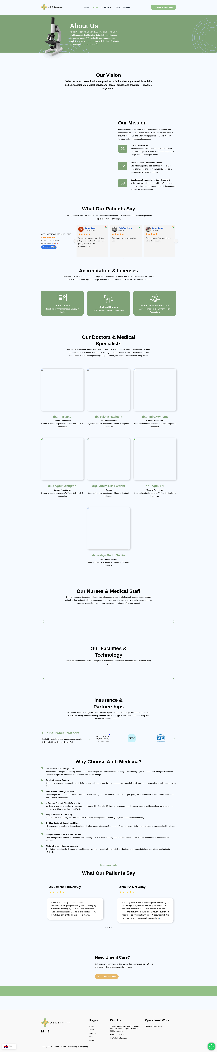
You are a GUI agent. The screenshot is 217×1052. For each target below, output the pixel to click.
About (95, 7)
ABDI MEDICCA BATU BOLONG (56, 234)
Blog (118, 7)
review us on (48, 247)
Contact (126, 7)
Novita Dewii (90, 228)
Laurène (155, 228)
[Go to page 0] (123, 258)
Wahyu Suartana (125, 228)
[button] (43, 621)
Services (105, 7)
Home (86, 7)
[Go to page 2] (126, 258)
